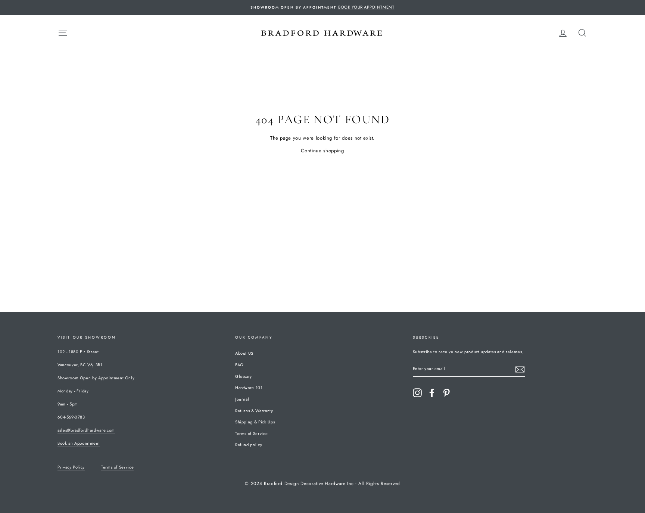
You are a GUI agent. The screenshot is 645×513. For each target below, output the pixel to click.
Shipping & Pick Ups (255, 422)
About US (244, 353)
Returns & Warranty (254, 411)
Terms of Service (251, 433)
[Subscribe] (520, 369)
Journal (242, 399)
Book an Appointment (78, 443)
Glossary (243, 376)
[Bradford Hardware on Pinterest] (446, 392)
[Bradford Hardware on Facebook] (431, 392)
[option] (322, 7)
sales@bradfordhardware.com (86, 430)
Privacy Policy (71, 467)
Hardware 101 (249, 388)
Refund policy (248, 445)
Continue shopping (322, 150)
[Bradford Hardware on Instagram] (417, 392)
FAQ (239, 365)
